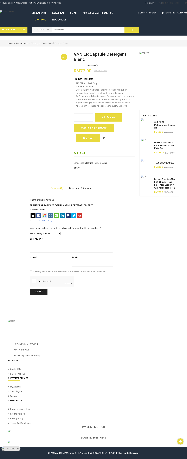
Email (75, 257)
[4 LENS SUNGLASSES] (147, 165)
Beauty (158, 3)
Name (33, 257)
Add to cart (108, 117)
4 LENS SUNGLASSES (164, 163)
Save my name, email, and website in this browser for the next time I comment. (69, 271)
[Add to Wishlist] (104, 138)
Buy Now (88, 138)
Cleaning (34, 43)
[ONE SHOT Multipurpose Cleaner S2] (147, 124)
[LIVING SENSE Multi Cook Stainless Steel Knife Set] (147, 145)
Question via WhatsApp (94, 127)
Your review (36, 239)
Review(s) (93, 65)
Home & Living (21, 43)
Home (10, 43)
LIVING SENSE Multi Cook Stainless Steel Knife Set (164, 145)
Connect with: (37, 209)
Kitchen (165, 3)
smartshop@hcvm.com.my (27, 355)
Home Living (174, 3)
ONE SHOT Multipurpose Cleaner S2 (164, 125)
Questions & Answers (80, 188)
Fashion (184, 3)
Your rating (37, 233)
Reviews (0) (57, 188)
